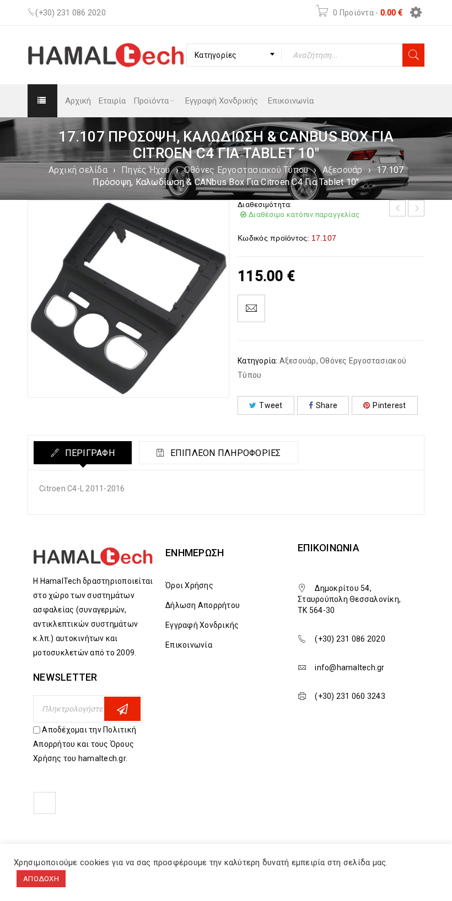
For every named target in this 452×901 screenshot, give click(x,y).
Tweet (270, 405)
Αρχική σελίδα (78, 170)
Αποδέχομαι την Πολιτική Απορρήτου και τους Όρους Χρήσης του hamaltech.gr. (84, 744)
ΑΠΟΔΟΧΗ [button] (41, 879)
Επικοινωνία (188, 645)
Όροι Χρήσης (189, 585)
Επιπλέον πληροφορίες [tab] (224, 453)
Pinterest (389, 405)
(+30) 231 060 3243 (350, 696)
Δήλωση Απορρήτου (202, 605)
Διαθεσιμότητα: (265, 204)
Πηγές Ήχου (145, 170)
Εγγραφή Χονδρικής (202, 625)
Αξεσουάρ (342, 170)
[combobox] (234, 55)
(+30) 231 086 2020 (70, 12)
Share (326, 405)
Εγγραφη (122, 709)
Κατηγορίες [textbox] (216, 55)
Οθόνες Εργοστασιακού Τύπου (246, 170)
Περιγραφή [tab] (88, 453)
